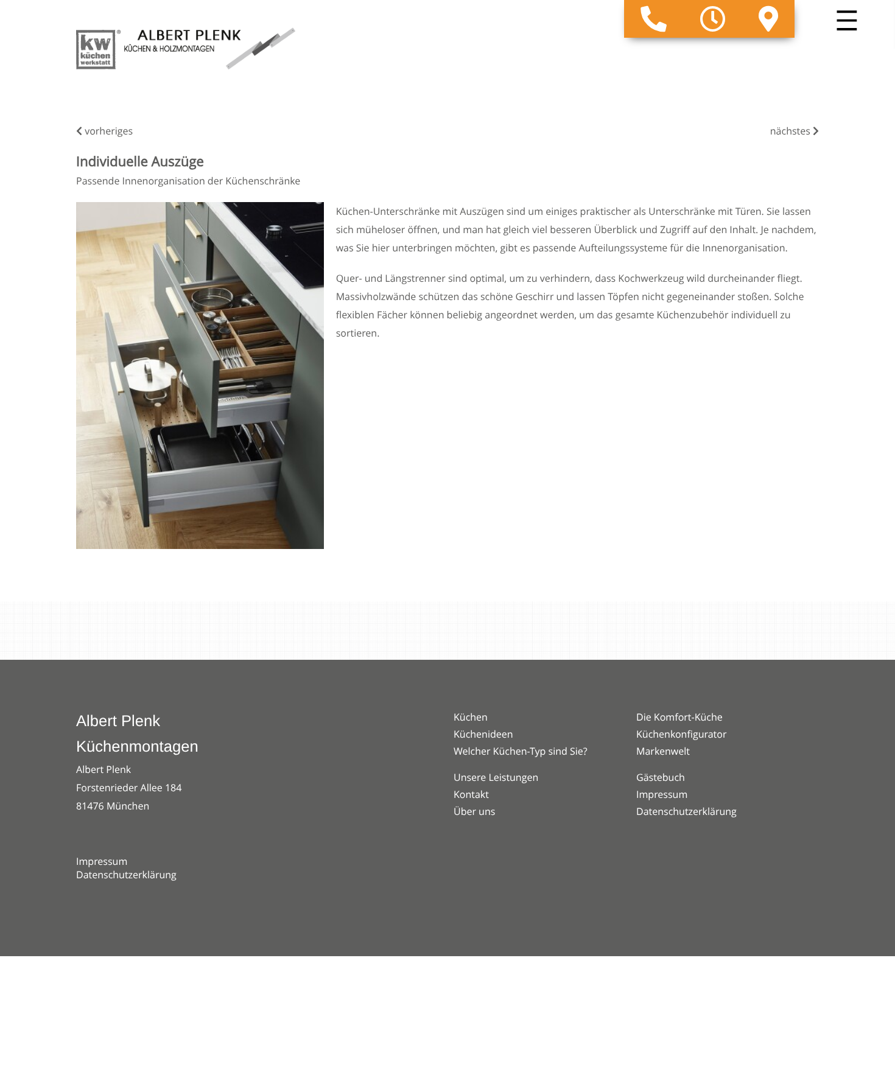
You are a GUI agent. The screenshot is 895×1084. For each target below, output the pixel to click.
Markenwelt (663, 751)
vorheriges (107, 131)
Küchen (471, 717)
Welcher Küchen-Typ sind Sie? (521, 751)
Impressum (101, 861)
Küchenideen (483, 734)
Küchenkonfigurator (681, 734)
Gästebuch (660, 777)
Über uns (474, 811)
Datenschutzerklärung (126, 874)
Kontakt (471, 794)
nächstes (791, 131)
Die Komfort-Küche (679, 717)
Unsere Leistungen (496, 777)
